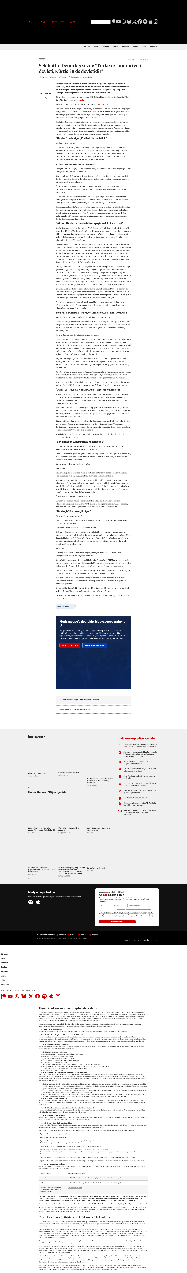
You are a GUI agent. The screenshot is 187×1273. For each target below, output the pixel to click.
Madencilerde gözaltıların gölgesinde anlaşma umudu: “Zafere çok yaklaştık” (41, 869)
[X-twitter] (134, 21)
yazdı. (81, 100)
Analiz (96, 46)
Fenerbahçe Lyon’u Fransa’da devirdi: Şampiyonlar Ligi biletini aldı (41, 829)
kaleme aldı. (103, 104)
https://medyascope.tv (75, 1020)
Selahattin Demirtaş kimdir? (68, 773)
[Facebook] (139, 21)
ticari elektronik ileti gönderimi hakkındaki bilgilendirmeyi (138, 908)
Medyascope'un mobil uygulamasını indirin (75, 709)
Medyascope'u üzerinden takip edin (81, 700)
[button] (101, 10)
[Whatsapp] (123, 21)
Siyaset (87, 46)
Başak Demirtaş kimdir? (37, 773)
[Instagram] (155, 21)
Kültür (144, 46)
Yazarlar (105, 46)
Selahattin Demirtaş (63, 606)
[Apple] (150, 21)
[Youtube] (118, 21)
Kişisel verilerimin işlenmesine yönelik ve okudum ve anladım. (125, 909)
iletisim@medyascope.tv (75, 1187)
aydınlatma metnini (121, 908)
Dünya (135, 46)
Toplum (115, 46)
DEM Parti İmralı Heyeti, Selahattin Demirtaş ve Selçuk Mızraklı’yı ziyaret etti (100, 781)
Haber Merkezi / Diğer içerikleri (48, 792)
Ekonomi (125, 46)
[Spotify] (145, 21)
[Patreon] (113, 21)
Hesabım (153, 46)
